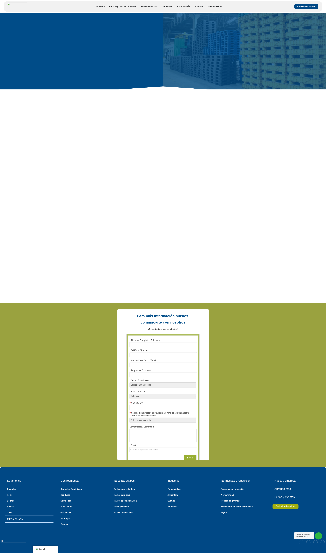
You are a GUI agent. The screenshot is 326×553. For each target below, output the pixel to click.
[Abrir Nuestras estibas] (159, 6)
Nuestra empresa (285, 480)
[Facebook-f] (308, 542)
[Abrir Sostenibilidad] (224, 6)
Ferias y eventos (284, 497)
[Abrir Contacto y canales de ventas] (138, 6)
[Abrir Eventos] (205, 6)
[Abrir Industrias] (174, 6)
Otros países (15, 519)
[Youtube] (323, 542)
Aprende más (282, 488)
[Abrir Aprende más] (192, 6)
